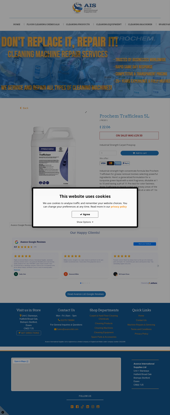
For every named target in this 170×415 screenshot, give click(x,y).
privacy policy (119, 206)
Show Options (84, 222)
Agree (86, 214)
